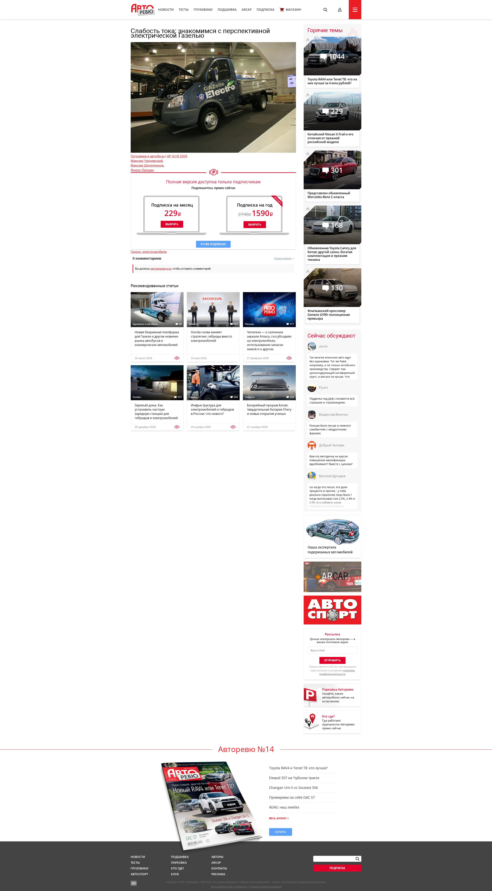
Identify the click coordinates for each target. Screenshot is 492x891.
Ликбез (137, 397)
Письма (249, 324)
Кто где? (177, 868)
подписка (337, 868)
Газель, (136, 252)
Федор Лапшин (142, 170)
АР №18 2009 (177, 156)
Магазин (293, 10)
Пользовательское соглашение (228, 886)
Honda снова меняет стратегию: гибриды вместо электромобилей (211, 336)
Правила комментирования (265, 886)
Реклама (218, 874)
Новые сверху (283, 258)
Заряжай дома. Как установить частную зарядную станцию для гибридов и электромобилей (156, 411)
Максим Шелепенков (147, 165)
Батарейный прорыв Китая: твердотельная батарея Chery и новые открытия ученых (269, 409)
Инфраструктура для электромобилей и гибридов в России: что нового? (212, 409)
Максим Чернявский (147, 161)
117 (292, 324)
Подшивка (227, 10)
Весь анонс (278, 818)
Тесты (184, 10)
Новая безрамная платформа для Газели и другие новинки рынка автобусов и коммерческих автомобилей (157, 338)
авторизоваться (160, 268)
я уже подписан (213, 244)
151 (236, 324)
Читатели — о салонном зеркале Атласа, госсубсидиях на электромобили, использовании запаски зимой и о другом (269, 340)
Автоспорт (139, 874)
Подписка (265, 10)
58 (180, 324)
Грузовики (203, 10)
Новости (166, 10)
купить (280, 832)
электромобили (154, 252)
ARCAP (247, 10)
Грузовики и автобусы (148, 156)
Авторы (217, 857)
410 (292, 397)
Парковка (179, 862)
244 (236, 397)
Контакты (219, 868)
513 (180, 397)
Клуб (175, 874)
